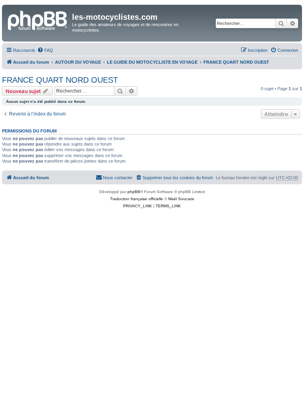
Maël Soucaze (181, 199)
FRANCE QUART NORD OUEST (60, 80)
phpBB (133, 191)
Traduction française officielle (136, 199)
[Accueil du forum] (38, 19)
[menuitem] (45, 50)
